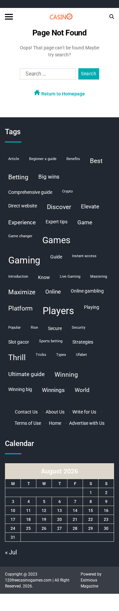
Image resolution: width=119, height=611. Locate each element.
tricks (41, 355)
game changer (20, 236)
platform (20, 308)
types (61, 355)
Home (55, 423)
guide (56, 256)
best (96, 161)
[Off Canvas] (9, 17)
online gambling (87, 291)
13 (59, 510)
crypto (67, 191)
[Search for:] (46, 75)
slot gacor (18, 342)
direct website (22, 205)
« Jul (11, 552)
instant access (84, 256)
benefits (73, 159)
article (13, 159)
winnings (53, 390)
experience (22, 222)
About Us (55, 412)
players (58, 310)
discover (59, 207)
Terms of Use (28, 423)
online (53, 291)
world (82, 390)
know (44, 277)
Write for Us (84, 412)
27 (59, 528)
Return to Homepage (62, 93)
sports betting (50, 341)
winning (66, 374)
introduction (18, 276)
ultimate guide (26, 374)
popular (14, 327)
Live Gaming (70, 276)
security (78, 327)
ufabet (81, 355)
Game (84, 222)
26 (44, 528)
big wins (49, 176)
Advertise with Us (86, 423)
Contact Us (26, 412)
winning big (20, 389)
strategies (82, 342)
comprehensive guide (30, 192)
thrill (17, 357)
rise (34, 327)
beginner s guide (43, 159)
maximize (21, 292)
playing (91, 307)
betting (18, 177)
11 (28, 510)
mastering (98, 276)
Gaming (24, 260)
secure (55, 328)
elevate (90, 206)
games (56, 240)
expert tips (56, 221)
